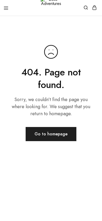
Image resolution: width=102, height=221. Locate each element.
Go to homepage (51, 134)
